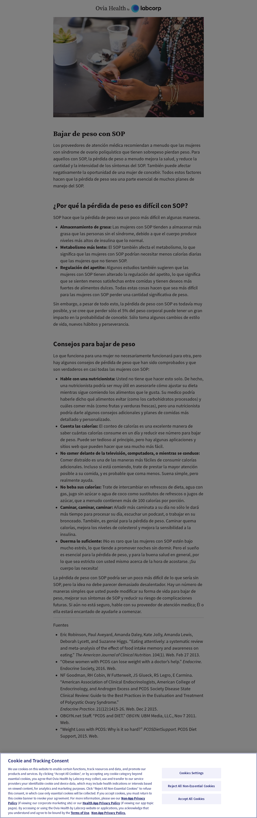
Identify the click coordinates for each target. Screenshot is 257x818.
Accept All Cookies (191, 799)
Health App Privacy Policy (101, 803)
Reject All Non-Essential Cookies (191, 786)
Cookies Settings (191, 773)
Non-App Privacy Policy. (108, 813)
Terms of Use (80, 813)
